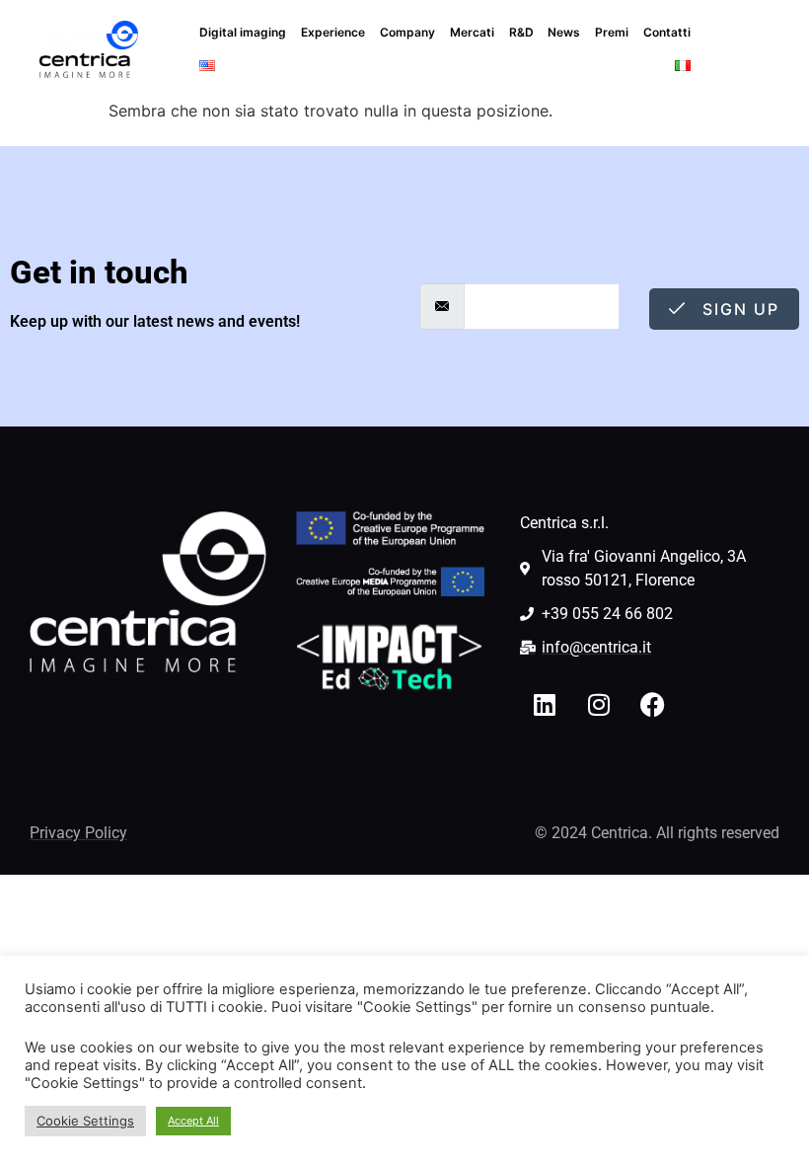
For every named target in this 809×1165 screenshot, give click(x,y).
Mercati (472, 32)
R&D (521, 32)
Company (407, 32)
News (564, 32)
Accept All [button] (193, 1120)
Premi (611, 32)
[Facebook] (653, 704)
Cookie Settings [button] (85, 1120)
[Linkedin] (544, 704)
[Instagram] (599, 704)
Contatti (667, 32)
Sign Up (738, 309)
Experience (333, 32)
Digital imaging (242, 32)
